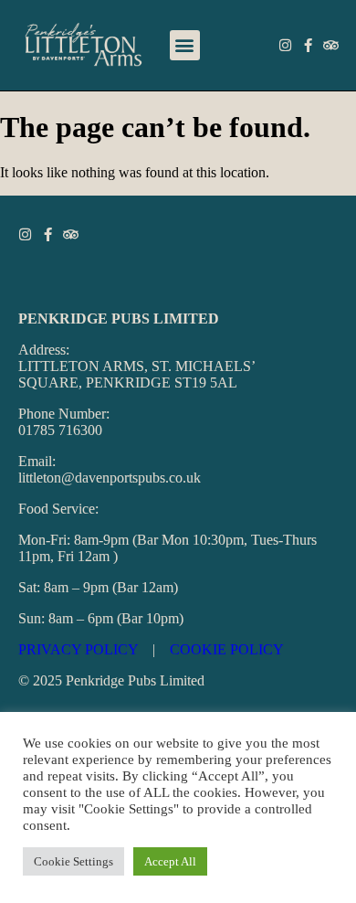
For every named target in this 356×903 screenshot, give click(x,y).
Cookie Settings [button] (73, 861)
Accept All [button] (170, 861)
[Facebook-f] (308, 45)
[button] (185, 45)
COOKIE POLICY (227, 649)
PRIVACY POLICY (78, 649)
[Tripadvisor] (331, 45)
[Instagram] (285, 45)
